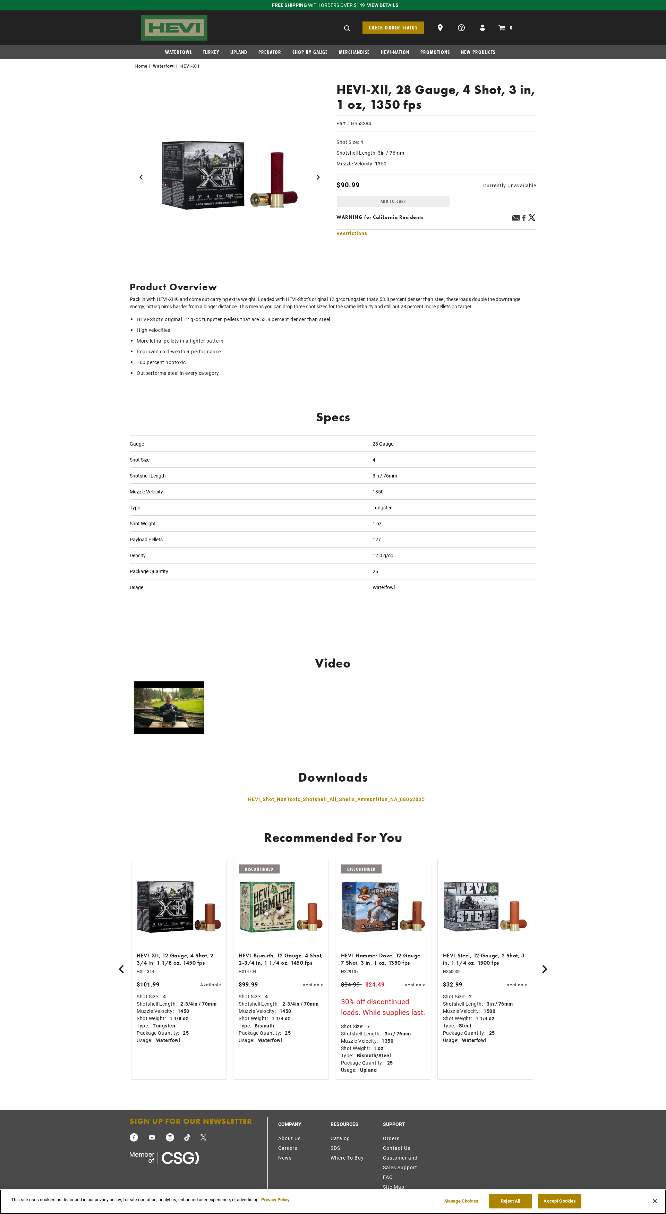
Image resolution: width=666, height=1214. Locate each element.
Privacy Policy (275, 1199)
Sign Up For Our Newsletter (191, 1121)
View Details (383, 5)
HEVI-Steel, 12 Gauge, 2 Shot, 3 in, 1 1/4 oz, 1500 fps (484, 959)
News (285, 1157)
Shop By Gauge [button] (310, 52)
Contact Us (396, 1148)
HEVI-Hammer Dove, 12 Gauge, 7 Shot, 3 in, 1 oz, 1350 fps (381, 959)
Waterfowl (164, 66)
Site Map (393, 1186)
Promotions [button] (435, 52)
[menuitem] (181, 54)
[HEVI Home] (174, 27)
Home (141, 66)
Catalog (340, 1138)
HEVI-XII (190, 66)
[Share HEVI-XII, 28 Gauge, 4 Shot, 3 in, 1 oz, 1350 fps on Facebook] (524, 220)
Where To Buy (347, 1157)
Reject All (510, 1201)
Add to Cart (393, 201)
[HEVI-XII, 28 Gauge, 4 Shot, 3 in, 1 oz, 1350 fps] (229, 176)
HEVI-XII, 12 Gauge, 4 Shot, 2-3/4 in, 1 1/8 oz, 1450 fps (176, 959)
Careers (287, 1148)
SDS (335, 1148)
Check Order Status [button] (393, 27)
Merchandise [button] (354, 52)
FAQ (388, 1177)
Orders (391, 1138)
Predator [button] (269, 52)
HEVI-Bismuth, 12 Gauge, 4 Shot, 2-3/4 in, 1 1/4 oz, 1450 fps (281, 959)
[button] (441, 27)
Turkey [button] (211, 52)
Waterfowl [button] (178, 52)
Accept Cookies (560, 1201)
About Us (289, 1138)
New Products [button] (478, 52)
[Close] (655, 1201)
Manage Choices (461, 1201)
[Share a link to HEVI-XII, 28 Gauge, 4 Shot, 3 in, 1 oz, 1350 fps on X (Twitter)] (532, 220)
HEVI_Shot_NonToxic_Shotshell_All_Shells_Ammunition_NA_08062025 (336, 799)
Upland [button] (238, 52)
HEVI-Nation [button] (395, 52)
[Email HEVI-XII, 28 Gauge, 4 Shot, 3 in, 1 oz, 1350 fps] (516, 218)
